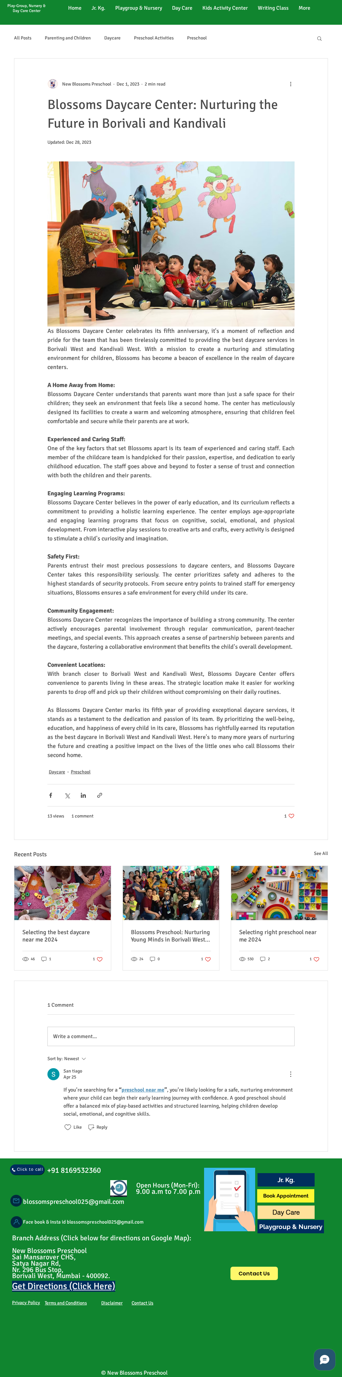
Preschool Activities (154, 38)
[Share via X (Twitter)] (67, 795)
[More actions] (291, 84)
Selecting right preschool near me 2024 (278, 935)
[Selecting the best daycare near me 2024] (62, 893)
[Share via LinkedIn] (83, 795)
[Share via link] (100, 795)
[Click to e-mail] (16, 1201)
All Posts (22, 38)
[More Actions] (291, 1074)
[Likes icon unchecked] (67, 1127)
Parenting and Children (68, 38)
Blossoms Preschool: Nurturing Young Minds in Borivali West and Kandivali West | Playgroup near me (170, 935)
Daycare (112, 38)
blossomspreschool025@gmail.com (73, 1202)
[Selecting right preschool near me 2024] (279, 893)
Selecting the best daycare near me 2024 (56, 935)
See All (321, 853)
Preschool (197, 38)
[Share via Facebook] (50, 795)
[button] (319, 38)
